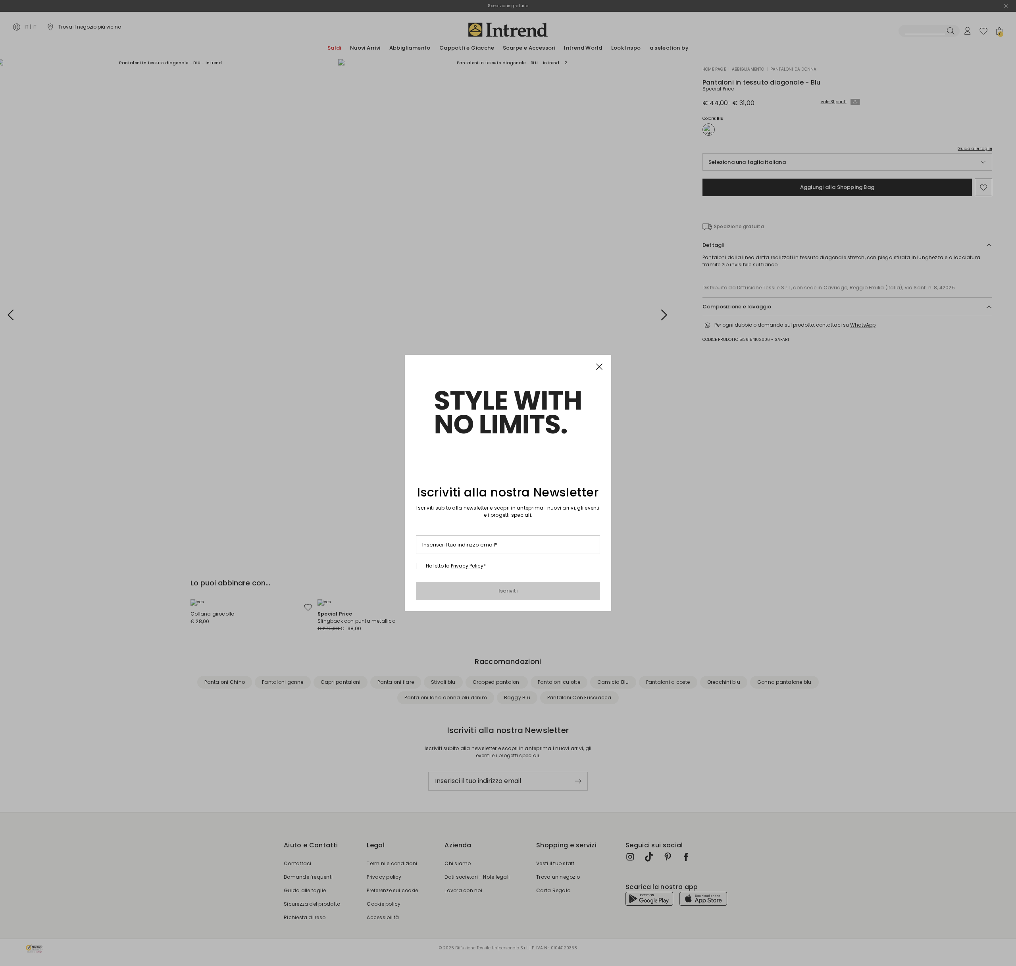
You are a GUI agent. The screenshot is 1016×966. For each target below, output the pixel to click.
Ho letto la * (456, 566)
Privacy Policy (467, 565)
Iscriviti (508, 591)
